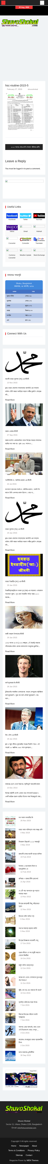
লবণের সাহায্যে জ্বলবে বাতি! (28, 928)
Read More (10, 400)
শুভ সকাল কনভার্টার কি (26, 817)
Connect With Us (16, 333)
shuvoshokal (33, 89)
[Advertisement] (24, 53)
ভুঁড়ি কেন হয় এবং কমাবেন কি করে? (30, 990)
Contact (29, 1155)
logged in (20, 168)
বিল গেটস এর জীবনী (11, 735)
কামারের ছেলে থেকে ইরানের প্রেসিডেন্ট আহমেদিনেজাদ (22, 784)
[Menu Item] (21, 12)
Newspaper (24, 1146)
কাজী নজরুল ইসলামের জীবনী (14, 634)
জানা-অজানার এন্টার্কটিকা (26, 1052)
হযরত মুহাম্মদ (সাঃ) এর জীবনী (14, 529)
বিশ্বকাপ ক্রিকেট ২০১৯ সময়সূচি (29, 842)
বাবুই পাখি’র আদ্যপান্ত (26, 965)
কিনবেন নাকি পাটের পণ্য (26, 916)
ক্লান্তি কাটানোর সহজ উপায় (28, 1002)
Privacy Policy (34, 1150)
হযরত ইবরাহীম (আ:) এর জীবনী (15, 581)
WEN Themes (33, 1160)
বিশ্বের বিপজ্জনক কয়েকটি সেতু (28, 940)
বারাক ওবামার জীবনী (11, 431)
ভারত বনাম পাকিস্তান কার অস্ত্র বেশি (30, 829)
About (34, 1146)
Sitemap (19, 1155)
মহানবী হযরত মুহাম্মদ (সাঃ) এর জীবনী (17, 379)
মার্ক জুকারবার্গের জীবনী (12, 683)
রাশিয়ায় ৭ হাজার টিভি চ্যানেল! (28, 878)
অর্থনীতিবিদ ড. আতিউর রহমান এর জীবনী (18, 480)
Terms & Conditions (16, 1150)
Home (13, 1146)
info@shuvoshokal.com (26, 1128)
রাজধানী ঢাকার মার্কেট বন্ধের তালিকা (30, 854)
